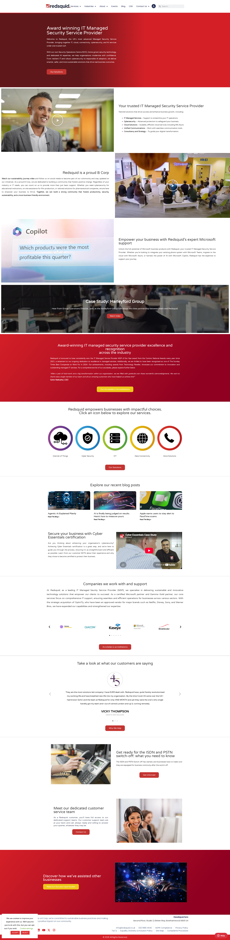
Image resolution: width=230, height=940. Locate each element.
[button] (57, 120)
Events (114, 6)
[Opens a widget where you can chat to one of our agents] (221, 936)
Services (74, 6)
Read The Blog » (53, 517)
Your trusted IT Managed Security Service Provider (161, 106)
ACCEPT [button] (15, 933)
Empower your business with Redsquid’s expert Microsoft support (167, 241)
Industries (89, 6)
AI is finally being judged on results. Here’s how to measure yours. (112, 515)
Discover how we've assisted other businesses (72, 878)
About (102, 6)
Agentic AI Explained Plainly (62, 513)
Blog (123, 6)
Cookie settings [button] (26, 928)
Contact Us (141, 6)
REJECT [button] (25, 933)
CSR (131, 6)
